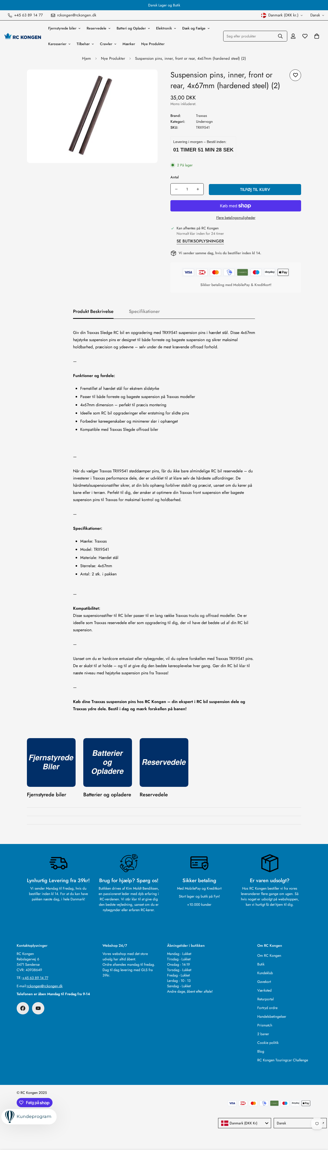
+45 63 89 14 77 (35, 977)
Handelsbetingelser (271, 1016)
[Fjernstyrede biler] (51, 762)
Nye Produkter (153, 43)
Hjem (86, 58)
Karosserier (57, 43)
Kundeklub (265, 972)
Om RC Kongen (269, 955)
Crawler (106, 43)
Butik (260, 964)
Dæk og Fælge (194, 28)
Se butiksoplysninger (200, 241)
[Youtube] (38, 1008)
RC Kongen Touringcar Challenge (282, 1060)
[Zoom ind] (146, 80)
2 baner (263, 1033)
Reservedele (96, 28)
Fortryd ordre (267, 1007)
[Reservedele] (164, 762)
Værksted (264, 990)
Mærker (128, 43)
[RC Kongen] (22, 36)
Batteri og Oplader (131, 28)
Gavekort (264, 981)
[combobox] (244, 1123)
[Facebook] (23, 1008)
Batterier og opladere (107, 794)
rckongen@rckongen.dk (45, 986)
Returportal (265, 999)
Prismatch (264, 1025)
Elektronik (164, 28)
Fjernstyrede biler (62, 28)
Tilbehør (83, 43)
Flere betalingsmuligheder (235, 217)
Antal (174, 177)
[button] (317, 36)
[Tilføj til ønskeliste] (295, 75)
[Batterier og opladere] (107, 762)
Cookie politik (268, 1042)
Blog (260, 1051)
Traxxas (201, 115)
